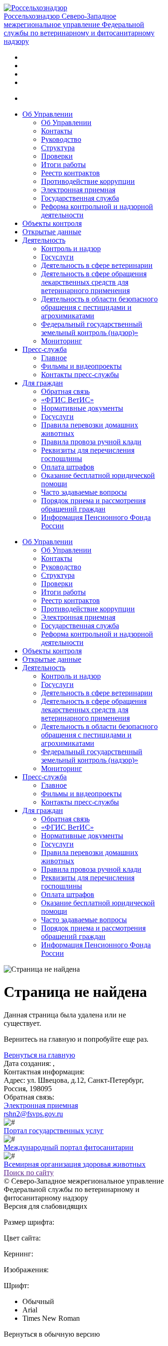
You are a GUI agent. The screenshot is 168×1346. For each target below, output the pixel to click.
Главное (54, 358)
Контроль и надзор (71, 248)
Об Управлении (47, 114)
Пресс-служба (44, 349)
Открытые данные (51, 232)
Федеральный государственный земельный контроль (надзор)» (91, 328)
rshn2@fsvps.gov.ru (33, 1114)
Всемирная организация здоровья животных (75, 1164)
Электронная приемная (78, 190)
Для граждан (42, 383)
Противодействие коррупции (88, 181)
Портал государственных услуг (54, 1131)
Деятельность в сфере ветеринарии (97, 265)
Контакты (56, 131)
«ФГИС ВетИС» (67, 400)
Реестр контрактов (70, 173)
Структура (58, 148)
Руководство (61, 139)
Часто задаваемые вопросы (84, 492)
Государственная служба (80, 198)
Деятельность (43, 240)
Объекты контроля (52, 223)
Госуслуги (57, 257)
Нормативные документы (82, 408)
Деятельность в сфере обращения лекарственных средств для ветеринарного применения (94, 282)
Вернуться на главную (39, 1055)
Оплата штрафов (67, 467)
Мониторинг (61, 341)
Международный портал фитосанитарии (68, 1147)
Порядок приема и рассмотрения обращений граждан (93, 505)
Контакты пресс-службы (80, 375)
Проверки (57, 156)
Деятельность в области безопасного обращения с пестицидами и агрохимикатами (99, 307)
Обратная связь (65, 391)
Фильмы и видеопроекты (81, 366)
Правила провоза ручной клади (91, 442)
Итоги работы (63, 164)
